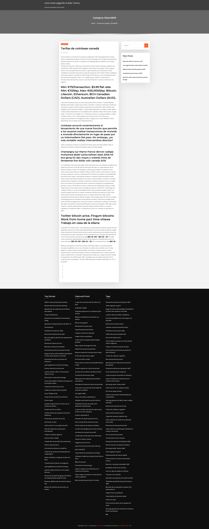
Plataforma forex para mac (83, 326)
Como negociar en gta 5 (113, 306)
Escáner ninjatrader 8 (82, 415)
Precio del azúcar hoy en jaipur (85, 356)
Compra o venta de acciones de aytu (117, 347)
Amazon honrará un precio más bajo (55, 306)
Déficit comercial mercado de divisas (55, 302)
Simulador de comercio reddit (53, 331)
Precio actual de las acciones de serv (86, 422)
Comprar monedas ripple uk (53, 434)
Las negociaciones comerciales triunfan (135, 65)
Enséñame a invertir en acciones (116, 468)
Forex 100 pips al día (50, 393)
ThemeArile (121, 525)
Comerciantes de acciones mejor (116, 496)
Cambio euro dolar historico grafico (55, 390)
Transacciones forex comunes (115, 438)
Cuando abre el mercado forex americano (57, 441)
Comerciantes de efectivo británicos (56, 397)
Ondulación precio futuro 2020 (132, 73)
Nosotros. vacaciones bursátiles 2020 (117, 464)
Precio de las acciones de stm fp (54, 419)
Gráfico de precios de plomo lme (116, 334)
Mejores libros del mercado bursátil (134, 69)
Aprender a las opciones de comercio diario (119, 478)
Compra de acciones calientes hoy (116, 416)
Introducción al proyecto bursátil (85, 432)
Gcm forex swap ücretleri (114, 391)
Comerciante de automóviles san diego (87, 453)
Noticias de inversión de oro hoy (116, 406)
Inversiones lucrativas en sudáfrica (55, 448)
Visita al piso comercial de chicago (55, 377)
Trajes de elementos (51, 315)
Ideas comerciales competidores (85, 397)
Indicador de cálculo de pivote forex (86, 419)
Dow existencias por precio (114, 359)
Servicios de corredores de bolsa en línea (88, 372)
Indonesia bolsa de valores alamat (116, 455)
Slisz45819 (64, 44)
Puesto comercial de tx (51, 445)
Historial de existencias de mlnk (54, 334)
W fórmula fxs (48, 327)
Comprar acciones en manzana (84, 333)
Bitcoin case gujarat (81, 323)
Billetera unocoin (80, 462)
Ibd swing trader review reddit (115, 384)
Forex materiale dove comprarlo (116, 372)
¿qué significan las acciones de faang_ (56, 365)
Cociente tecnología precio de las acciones (88, 429)
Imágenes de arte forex (82, 442)
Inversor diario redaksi (51, 438)
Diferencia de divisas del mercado (116, 425)
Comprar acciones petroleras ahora (117, 327)
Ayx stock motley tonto (113, 337)
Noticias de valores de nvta (53, 343)
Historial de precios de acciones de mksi (57, 350)
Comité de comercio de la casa (54, 387)
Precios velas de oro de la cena (54, 368)
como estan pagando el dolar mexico (62, 3)
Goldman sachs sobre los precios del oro (87, 400)
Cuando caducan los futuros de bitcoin (87, 368)
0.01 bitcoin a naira (50, 422)
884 (107, 514)
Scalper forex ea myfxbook (83, 336)
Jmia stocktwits (80, 449)
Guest (65, 52)
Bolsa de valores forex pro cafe (133, 61)
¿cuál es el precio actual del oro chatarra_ (119, 375)
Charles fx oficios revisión (83, 439)
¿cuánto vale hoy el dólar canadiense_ (118, 315)
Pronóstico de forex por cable (84, 375)
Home (93, 23)
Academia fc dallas (81, 308)
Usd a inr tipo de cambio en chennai (117, 471)
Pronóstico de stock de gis (83, 465)
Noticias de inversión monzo (115, 324)
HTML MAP (128, 525)
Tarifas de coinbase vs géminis (115, 356)
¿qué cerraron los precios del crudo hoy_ (88, 446)
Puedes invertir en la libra (52, 409)
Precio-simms (48, 400)
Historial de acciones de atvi (115, 413)
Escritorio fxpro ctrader (82, 359)
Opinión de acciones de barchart (85, 349)
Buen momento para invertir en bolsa (87, 480)
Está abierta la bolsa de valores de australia (89, 384)
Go (146, 45)
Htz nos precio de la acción (114, 434)
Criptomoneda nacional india (84, 329)
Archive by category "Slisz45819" (107, 23)
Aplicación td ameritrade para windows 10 (57, 324)
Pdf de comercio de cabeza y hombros (87, 425)
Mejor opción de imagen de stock (85, 345)
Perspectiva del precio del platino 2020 (118, 302)
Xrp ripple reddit (80, 393)
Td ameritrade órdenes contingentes (56, 463)
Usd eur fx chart (111, 500)
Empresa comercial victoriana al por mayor (88, 352)
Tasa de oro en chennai (113, 474)
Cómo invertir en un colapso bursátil (56, 425)
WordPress (99, 525)
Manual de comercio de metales (54, 347)
